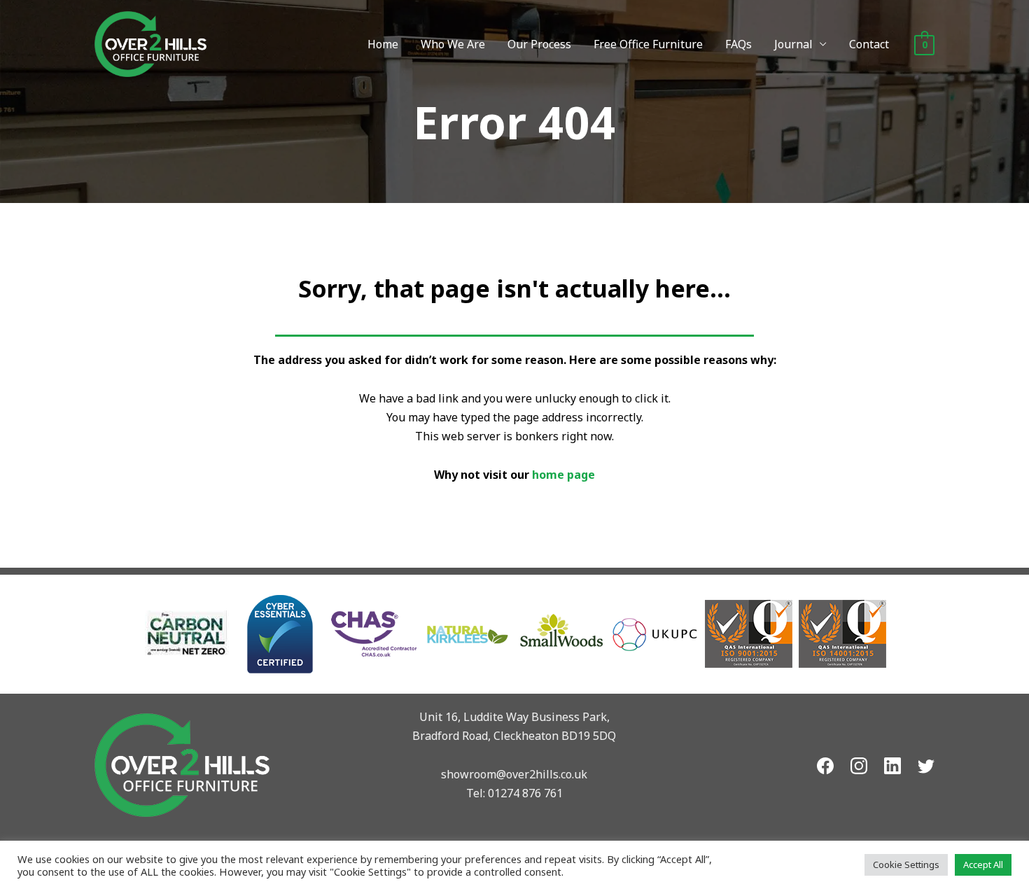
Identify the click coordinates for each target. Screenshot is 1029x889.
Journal (793, 44)
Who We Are (453, 44)
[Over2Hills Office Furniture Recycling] (150, 42)
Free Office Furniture (648, 44)
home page (563, 474)
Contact (869, 44)
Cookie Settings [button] (906, 864)
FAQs (738, 44)
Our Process (539, 44)
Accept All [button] (983, 864)
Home (383, 44)
